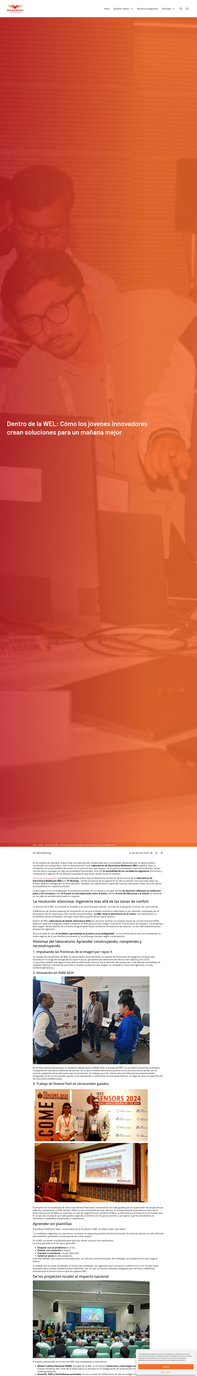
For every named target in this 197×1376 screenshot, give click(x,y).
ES (187, 9)
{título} (163, 1372)
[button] (181, 8)
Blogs (41, 845)
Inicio (35, 845)
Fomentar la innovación (45, 878)
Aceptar (166, 1367)
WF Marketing (44, 852)
